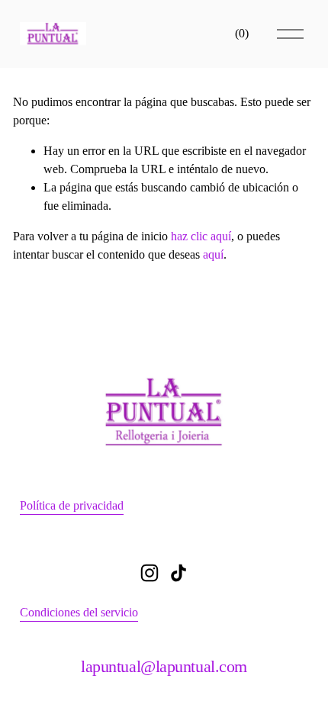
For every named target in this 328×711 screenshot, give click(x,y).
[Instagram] (149, 573)
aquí (213, 254)
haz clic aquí (201, 236)
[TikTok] (178, 573)
